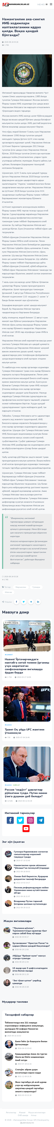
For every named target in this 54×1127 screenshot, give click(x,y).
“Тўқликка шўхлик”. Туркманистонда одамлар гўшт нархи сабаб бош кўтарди (29, 931)
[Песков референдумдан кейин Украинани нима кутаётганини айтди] (8, 889)
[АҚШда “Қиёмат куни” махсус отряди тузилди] (6, 958)
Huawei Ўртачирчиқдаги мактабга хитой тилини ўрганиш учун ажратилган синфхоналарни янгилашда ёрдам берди (27, 665)
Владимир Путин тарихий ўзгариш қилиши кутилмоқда (30, 902)
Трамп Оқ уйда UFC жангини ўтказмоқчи (24, 731)
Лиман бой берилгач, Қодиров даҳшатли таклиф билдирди (31, 878)
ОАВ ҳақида (23, 1115)
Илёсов (8, 592)
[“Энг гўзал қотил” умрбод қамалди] (6, 982)
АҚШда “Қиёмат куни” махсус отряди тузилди (29, 957)
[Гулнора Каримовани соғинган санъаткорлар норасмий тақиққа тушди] (8, 853)
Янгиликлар (11, 1112)
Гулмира (36, 587)
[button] (42, 4)
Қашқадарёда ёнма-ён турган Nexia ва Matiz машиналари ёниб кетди (31, 1057)
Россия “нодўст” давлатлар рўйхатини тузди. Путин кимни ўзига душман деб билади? (26, 793)
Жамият (22, 1112)
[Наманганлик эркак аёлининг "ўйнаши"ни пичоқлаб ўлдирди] (8, 867)
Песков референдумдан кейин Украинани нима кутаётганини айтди (31, 890)
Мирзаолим (21, 587)
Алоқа (33, 1115)
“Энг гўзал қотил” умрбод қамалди (26, 982)
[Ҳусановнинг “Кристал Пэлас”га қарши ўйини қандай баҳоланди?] (6, 945)
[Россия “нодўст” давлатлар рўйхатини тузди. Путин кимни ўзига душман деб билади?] (27, 764)
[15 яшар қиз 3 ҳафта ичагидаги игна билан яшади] (6, 970)
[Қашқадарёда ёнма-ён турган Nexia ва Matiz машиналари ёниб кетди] (9, 1057)
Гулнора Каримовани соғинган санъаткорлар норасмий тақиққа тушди (31, 854)
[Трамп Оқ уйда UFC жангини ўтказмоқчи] (27, 703)
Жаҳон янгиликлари (36, 1112)
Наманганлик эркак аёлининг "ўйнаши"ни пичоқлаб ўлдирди (31, 867)
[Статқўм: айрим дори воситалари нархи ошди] (9, 1072)
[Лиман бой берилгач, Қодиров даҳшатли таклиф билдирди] (8, 878)
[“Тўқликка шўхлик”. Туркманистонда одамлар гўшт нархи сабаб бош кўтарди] (6, 930)
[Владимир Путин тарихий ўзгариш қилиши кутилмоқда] (8, 903)
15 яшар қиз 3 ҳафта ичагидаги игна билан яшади (29, 969)
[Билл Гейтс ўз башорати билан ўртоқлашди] (9, 1044)
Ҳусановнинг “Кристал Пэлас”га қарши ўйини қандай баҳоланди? (31, 944)
